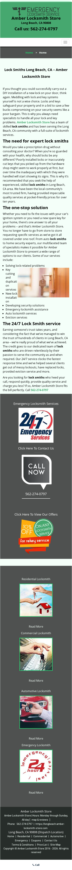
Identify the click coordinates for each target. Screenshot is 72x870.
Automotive (57, 836)
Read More (36, 626)
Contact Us (50, 840)
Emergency (21, 840)
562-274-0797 (44, 29)
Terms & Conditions (23, 844)
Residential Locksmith (36, 579)
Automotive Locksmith (36, 691)
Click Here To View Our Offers (36, 514)
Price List (42, 844)
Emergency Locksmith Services (36, 404)
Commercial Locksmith (36, 633)
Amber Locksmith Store (33, 122)
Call (36, 865)
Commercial (40, 836)
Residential (23, 836)
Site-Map (55, 844)
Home (29, 52)
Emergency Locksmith (36, 745)
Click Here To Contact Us (36, 448)
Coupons (36, 840)
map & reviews (40, 819)
